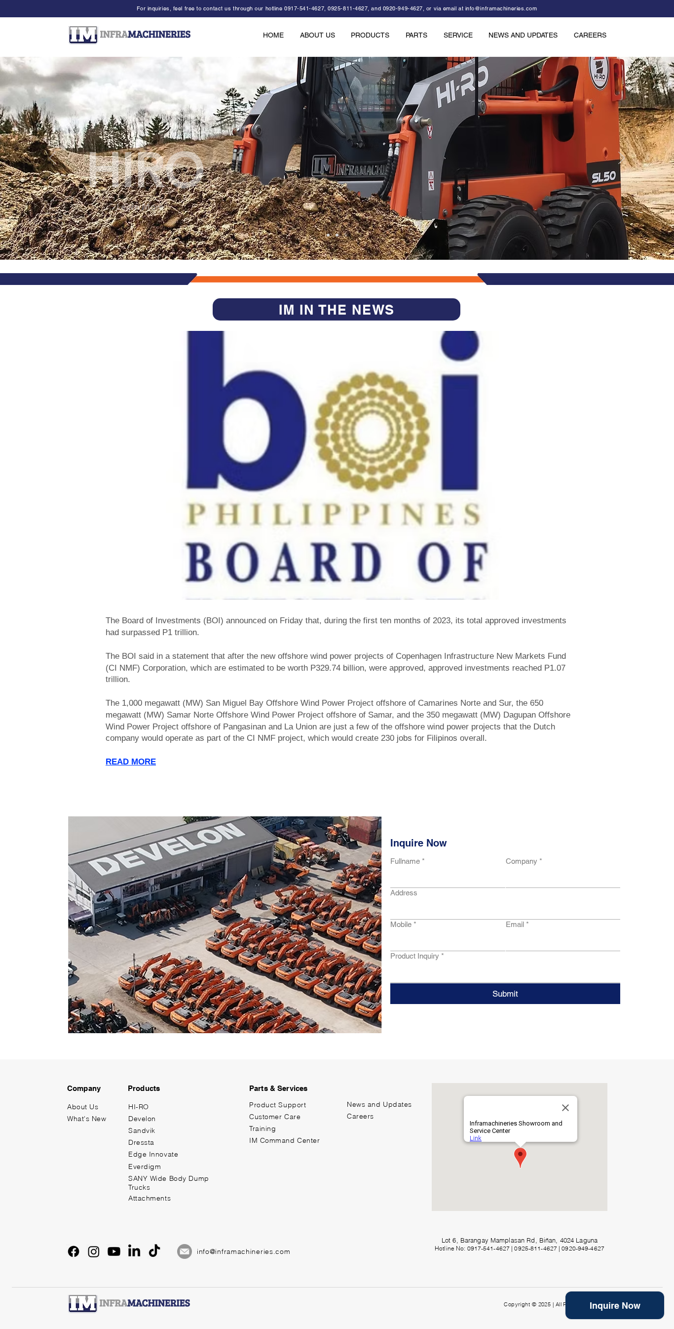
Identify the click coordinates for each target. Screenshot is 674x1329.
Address (403, 892)
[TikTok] (154, 1251)
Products (144, 1088)
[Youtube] (114, 1251)
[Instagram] (93, 1251)
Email (517, 924)
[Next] (621, 158)
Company (524, 861)
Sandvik (141, 1130)
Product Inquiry (417, 956)
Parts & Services (278, 1088)
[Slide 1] (328, 235)
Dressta (141, 1142)
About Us (82, 1106)
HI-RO (138, 1106)
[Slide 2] (337, 235)
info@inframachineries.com (501, 8)
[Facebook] (73, 1251)
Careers (360, 1116)
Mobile (403, 924)
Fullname (407, 861)
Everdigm (144, 1166)
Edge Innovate (153, 1154)
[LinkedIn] (134, 1251)
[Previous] (52, 158)
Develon (142, 1118)
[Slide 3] (345, 235)
